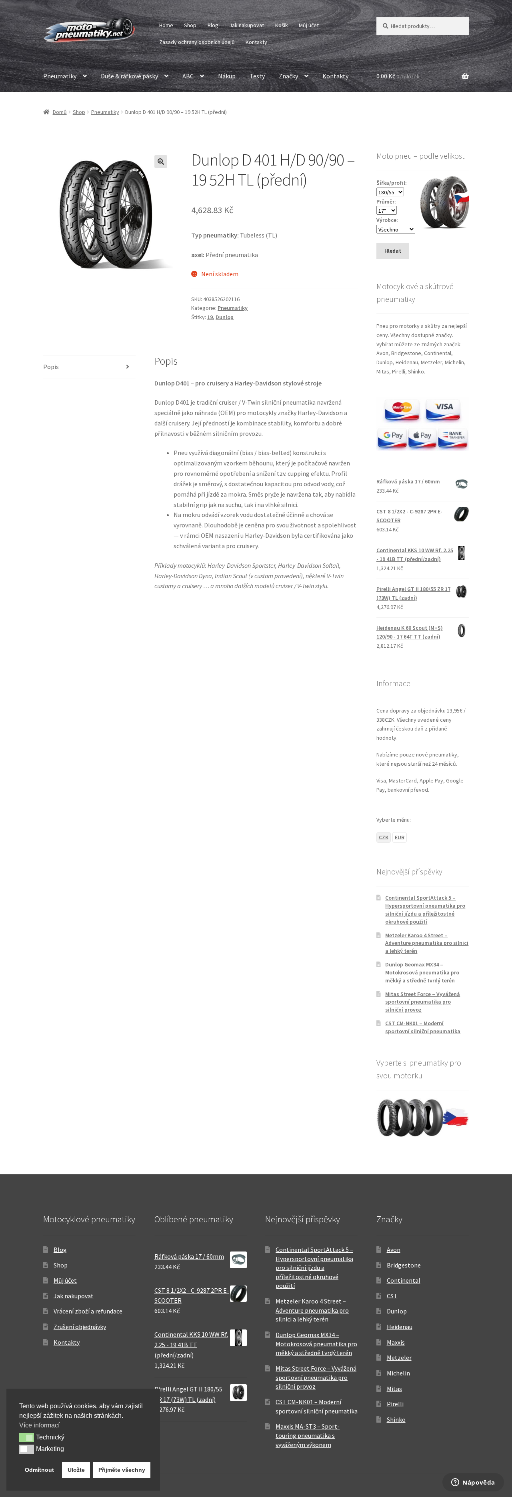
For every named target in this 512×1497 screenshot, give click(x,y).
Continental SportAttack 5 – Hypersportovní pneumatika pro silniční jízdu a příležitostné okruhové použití (425, 909)
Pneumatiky (59, 76)
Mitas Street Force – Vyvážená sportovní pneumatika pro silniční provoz (422, 1002)
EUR (399, 837)
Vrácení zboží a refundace (88, 1311)
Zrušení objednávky (80, 1327)
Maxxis (396, 1342)
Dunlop (225, 317)
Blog (213, 25)
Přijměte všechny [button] (121, 1470)
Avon (393, 1249)
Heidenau (399, 1327)
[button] (160, 161)
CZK (383, 837)
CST (392, 1296)
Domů (60, 112)
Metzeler (399, 1357)
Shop (190, 25)
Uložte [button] (76, 1470)
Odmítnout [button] (39, 1470)
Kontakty (256, 42)
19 (210, 317)
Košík (281, 25)
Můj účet (309, 25)
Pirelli (395, 1404)
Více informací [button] (39, 1425)
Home (166, 25)
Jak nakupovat (246, 25)
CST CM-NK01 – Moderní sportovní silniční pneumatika (422, 1027)
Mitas (394, 1389)
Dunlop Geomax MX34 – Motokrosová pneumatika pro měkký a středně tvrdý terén (422, 972)
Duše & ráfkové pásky (129, 76)
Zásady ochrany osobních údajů (197, 42)
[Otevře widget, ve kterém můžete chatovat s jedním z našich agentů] (473, 1483)
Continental (403, 1280)
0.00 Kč (398, 76)
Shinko (396, 1419)
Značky (288, 76)
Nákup (227, 76)
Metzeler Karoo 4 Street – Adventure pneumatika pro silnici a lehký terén (426, 943)
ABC (188, 76)
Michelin (398, 1373)
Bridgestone (404, 1265)
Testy (257, 76)
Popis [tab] (51, 367)
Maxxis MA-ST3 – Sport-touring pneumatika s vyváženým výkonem (308, 1435)
